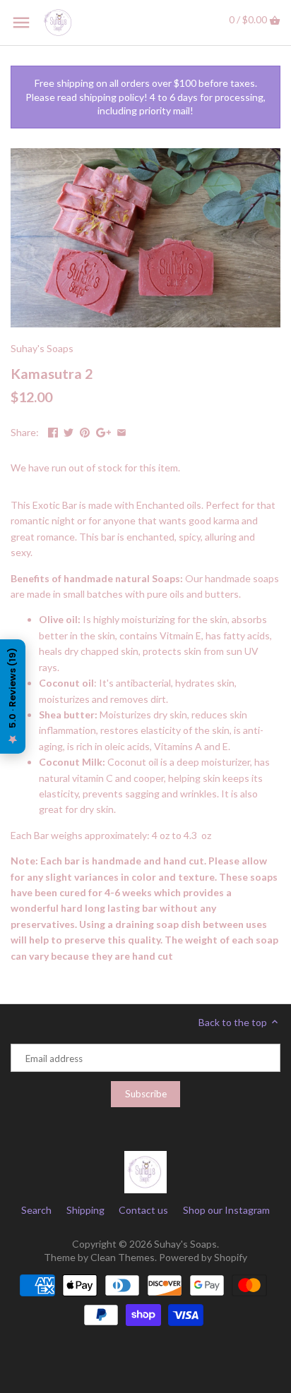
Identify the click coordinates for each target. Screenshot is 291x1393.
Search (36, 1210)
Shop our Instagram (226, 1210)
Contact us (143, 1210)
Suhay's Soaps (42, 348)
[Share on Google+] (103, 431)
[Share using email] (121, 431)
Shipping (85, 1210)
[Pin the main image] (85, 431)
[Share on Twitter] (68, 431)
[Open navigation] (21, 22)
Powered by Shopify (203, 1257)
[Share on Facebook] (53, 431)
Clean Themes (122, 1257)
